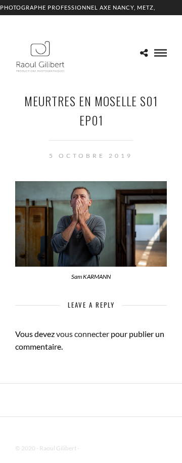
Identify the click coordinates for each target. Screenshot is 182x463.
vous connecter (82, 334)
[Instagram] (104, 432)
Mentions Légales (103, 448)
